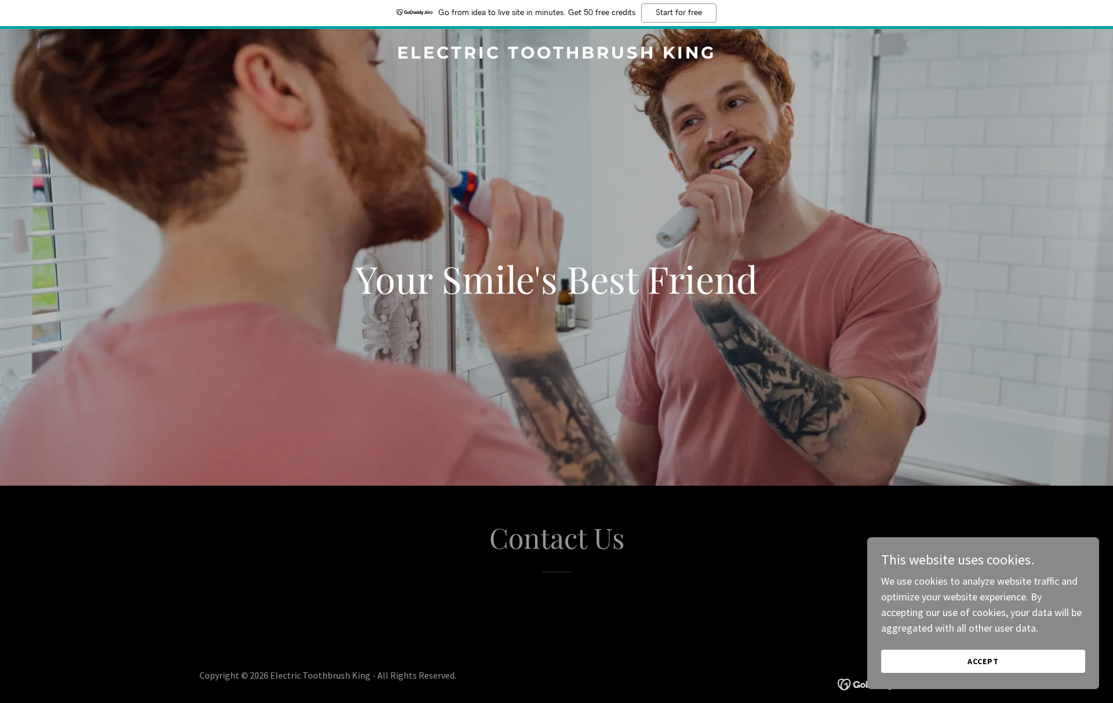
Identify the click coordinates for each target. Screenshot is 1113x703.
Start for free (679, 13)
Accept (983, 661)
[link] (557, 54)
